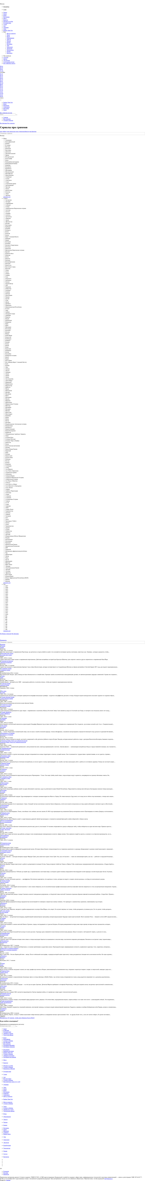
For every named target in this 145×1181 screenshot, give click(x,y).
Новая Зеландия (10, 429)
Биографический (10, 142)
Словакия (8, 496)
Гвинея (7, 282)
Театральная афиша (8, 1111)
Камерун (7, 340)
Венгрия (7, 263)
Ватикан (7, 260)
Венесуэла (8, 265)
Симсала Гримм (4, 685)
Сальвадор (8, 466)
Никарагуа (8, 427)
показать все (6, 197)
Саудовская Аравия (10, 472)
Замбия (7, 312)
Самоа (7, 467)
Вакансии (6, 1174)
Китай (7, 352)
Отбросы (2, 1010)
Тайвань (7, 514)
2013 (6, 609)
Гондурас (8, 290)
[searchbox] (73, 133)
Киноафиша (6, 1039)
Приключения (9, 175)
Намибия (8, 415)
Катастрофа (8, 158)
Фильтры (2, 644)
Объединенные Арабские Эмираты (15, 434)
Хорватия (8, 549)
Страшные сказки (5, 670)
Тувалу (7, 522)
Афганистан (8, 221)
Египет (7, 308)
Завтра (5, 59)
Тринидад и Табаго (10, 521)
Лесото (7, 370)
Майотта (7, 387)
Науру (7, 417)
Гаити (7, 272)
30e (6, 627)
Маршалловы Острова (11, 404)
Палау (7, 444)
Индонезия (8, 320)
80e (6, 619)
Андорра (7, 213)
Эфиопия (8, 573)
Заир (6, 310)
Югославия (8, 574)
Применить (3, 640)
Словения (8, 497)
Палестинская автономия (12, 446)
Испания (7, 330)
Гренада (7, 293)
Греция (7, 297)
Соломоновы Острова (11, 499)
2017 (6, 602)
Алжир (7, 206)
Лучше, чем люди (5, 829)
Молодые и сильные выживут (8, 950)
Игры (8, 36)
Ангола (7, 211)
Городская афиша (8, 1035)
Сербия (7, 489)
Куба (6, 364)
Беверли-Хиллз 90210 (28, 1018)
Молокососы (3, 942)
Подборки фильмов (9, 1045)
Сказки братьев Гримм (6, 698)
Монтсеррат (8, 414)
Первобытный (4, 935)
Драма (7, 155)
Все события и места (9, 63)
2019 (6, 599)
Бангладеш (8, 225)
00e (6, 616)
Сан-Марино (9, 469)
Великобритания (10, 262)
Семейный (8, 177)
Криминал (8, 168)
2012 (6, 611)
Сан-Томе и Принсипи (11, 471)
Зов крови (3, 727)
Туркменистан (9, 526)
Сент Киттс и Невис (11, 484)
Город (5, 14)
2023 (6, 592)
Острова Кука (9, 437)
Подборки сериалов (5, 633)
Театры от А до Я (8, 1109)
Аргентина (8, 216)
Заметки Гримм (4, 765)
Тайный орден (4, 814)
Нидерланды (9, 425)
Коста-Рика (8, 360)
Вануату (7, 258)
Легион (2, 874)
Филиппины (9, 539)
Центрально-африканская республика (16, 551)
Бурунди (7, 255)
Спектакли (6, 107)
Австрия (7, 201)
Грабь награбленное (5, 1002)
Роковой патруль (5, 995)
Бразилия (8, 248)
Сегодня (5, 57)
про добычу (3, 131)
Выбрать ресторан (8, 1051)
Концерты (6, 105)
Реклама (5, 1173)
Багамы (7, 223)
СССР (7, 502)
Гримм (2, 647)
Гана (6, 277)
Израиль (7, 317)
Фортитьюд (3, 980)
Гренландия (8, 295)
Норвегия (8, 432)
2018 (6, 601)
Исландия (8, 328)
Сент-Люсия (9, 487)
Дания (7, 302)
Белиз (7, 231)
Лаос (6, 367)
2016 (6, 604)
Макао (7, 389)
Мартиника (8, 402)
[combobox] (72, 133)
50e (6, 624)
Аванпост (3, 771)
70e (6, 621)
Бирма (7, 240)
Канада (7, 342)
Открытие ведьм (4, 844)
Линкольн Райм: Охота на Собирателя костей (13, 742)
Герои (1, 965)
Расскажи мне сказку (6, 655)
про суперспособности (22, 131)
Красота (5, 20)
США (7, 507)
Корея (7, 359)
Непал (7, 419)
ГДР (6, 285)
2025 (6, 589)
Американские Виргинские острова (15, 208)
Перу (6, 452)
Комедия (7, 165)
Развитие (6, 1093)
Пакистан (8, 442)
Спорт (5, 24)
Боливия (7, 243)
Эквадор (7, 566)
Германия (8, 287)
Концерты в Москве (9, 1068)
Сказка (7, 178)
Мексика (7, 405)
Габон (7, 270)
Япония (7, 581)
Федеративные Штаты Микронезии (15, 536)
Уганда (7, 529)
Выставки (6, 108)
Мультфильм (9, 173)
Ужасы (7, 188)
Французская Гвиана (11, 544)
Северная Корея (9, 476)
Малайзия (8, 394)
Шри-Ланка (8, 564)
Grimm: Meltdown (5, 713)
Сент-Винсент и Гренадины (13, 486)
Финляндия (8, 541)
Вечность (2, 904)
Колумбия (8, 354)
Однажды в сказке (5, 706)
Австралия (8, 200)
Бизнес (9, 42)
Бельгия (7, 233)
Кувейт (7, 365)
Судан (7, 504)
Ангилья (7, 210)
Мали (7, 395)
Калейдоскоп (7, 1145)
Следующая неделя (8, 62)
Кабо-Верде (8, 335)
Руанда (7, 462)
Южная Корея (9, 576)
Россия (7, 461)
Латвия (7, 369)
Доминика (8, 305)
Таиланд (7, 512)
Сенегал (7, 482)
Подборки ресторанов (9, 1057)
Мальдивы (8, 397)
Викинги (2, 957)
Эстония (7, 571)
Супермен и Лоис (5, 778)
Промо (9, 51)
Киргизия (8, 349)
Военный (8, 148)
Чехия (7, 556)
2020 (6, 597)
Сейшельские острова (11, 479)
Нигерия (7, 422)
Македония (8, 390)
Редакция (6, 1171)
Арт (4, 26)
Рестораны (6, 17)
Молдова (7, 409)
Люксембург (9, 380)
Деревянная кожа (5, 749)
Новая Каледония (10, 430)
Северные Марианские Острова (14, 477)
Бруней (7, 252)
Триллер (7, 187)
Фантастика (8, 190)
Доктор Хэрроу (4, 882)
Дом (8, 45)
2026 (6, 587)
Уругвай (7, 534)
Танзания (8, 516)
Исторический (9, 157)
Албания (7, 205)
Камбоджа (8, 338)
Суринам (8, 506)
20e (6, 629)
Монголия (8, 412)
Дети (4, 29)
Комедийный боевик (11, 163)
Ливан (7, 374)
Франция (8, 542)
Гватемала (8, 280)
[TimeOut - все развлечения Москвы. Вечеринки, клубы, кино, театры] (3, 2)
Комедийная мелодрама (12, 162)
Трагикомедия (9, 185)
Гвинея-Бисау (9, 283)
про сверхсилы (11, 131)
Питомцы (9, 44)
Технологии (10, 50)
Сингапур (8, 492)
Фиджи (7, 537)
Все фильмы (3, 123)
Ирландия (8, 327)
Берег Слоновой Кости (11, 237)
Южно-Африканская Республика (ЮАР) (16, 578)
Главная (5, 117)
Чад (6, 553)
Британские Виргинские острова (14, 250)
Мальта (7, 399)
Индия (7, 318)
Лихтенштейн (9, 379)
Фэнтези (7, 192)
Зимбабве (8, 315)
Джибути (8, 303)
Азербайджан (9, 203)
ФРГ (6, 547)
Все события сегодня (6, 113)
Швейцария (8, 561)
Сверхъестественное (6, 662)
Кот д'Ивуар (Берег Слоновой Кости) (16, 362)
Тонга (7, 519)
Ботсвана (8, 247)
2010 (6, 614)
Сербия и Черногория (11, 491)
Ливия (7, 375)
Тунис (7, 524)
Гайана (7, 273)
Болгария (8, 242)
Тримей (2, 920)
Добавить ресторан (8, 1055)
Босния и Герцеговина (11, 245)
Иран (6, 325)
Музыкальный (9, 172)
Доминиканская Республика (13, 307)
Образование (10, 38)
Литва (7, 377)
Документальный (10, 153)
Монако (7, 410)
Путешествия (7, 23)
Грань (1, 677)
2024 (6, 591)
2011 (6, 612)
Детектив (8, 152)
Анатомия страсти (5, 852)
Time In (9, 39)
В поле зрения (4, 912)
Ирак (6, 323)
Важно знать (7, 1134)
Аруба (7, 220)
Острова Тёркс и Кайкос (12, 440)
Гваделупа (8, 278)
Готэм (1, 859)
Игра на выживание (5, 822)
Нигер (7, 420)
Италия (7, 332)
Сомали (7, 501)
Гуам (6, 300)
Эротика (7, 195)
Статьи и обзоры (8, 1040)
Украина (7, 532)
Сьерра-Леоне (9, 509)
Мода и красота (11, 33)
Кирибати (8, 350)
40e (6, 626)
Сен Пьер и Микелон (11, 481)
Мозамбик (8, 407)
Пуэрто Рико (9, 457)
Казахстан (8, 337)
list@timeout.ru (108, 1178)
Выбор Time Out (8, 30)
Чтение (9, 41)
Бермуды (7, 238)
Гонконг (7, 292)
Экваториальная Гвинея (12, 568)
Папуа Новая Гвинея (11, 449)
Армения (8, 218)
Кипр (6, 347)
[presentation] (1, 98)
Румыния (8, 464)
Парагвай (8, 451)
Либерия (7, 372)
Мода (4, 18)
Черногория (8, 554)
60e (6, 622)
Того (6, 517)
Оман (7, 435)
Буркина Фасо (9, 253)
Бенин (7, 235)
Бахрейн (7, 228)
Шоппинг (6, 1131)
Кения (7, 345)
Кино (4, 15)
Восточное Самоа (10, 267)
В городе (7, 145)
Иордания (8, 322)
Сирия (7, 494)
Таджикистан (9, 511)
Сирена (2, 927)
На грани (2, 987)
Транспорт (10, 47)
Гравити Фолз (4, 972)
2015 (6, 606)
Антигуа (7, 215)
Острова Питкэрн (10, 439)
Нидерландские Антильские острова (15, 424)
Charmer (8, 1180)
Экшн (7, 193)
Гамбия (7, 275)
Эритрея (7, 569)
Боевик (7, 143)
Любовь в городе (8, 1033)
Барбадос (8, 226)
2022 (6, 594)
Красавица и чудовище (6, 734)
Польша (7, 454)
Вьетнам (7, 268)
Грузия (7, 298)
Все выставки (7, 1078)
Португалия (8, 456)
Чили (6, 558)
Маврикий (8, 382)
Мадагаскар (8, 385)
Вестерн (7, 147)
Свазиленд (8, 474)
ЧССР (7, 559)
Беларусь (7, 230)
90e (6, 617)
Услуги (5, 1154)
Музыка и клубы (8, 21)
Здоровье (6, 27)
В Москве (6, 1030)
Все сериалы (7, 119)
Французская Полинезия (12, 546)
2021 (6, 596)
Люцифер (3, 719)
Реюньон (7, 459)
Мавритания (9, 384)
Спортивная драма (10, 183)
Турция (7, 527)
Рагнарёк (2, 792)
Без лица (2, 692)
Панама (7, 447)
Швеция (7, 563)
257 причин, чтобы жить (15, 1018)
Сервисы (5, 1132)
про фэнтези (32, 131)
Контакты (9, 53)
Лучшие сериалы (8, 120)
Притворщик (3, 807)
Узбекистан (8, 531)
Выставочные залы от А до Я (11, 1081)
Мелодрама (8, 170)
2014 (6, 607)
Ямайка (7, 579)
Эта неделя (6, 60)
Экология (9, 48)
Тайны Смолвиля (5, 889)
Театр (8, 35)
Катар (7, 344)
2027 (6, 586)
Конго (7, 357)
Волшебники (3, 837)
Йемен (7, 333)
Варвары (2, 897)
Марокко (7, 400)
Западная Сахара (10, 313)
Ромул (2, 867)
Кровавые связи (4, 757)
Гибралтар (8, 288)
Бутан (7, 257)
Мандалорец (3, 784)
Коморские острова (10, 355)
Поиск (5, 12)
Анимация (8, 140)
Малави (7, 392)
